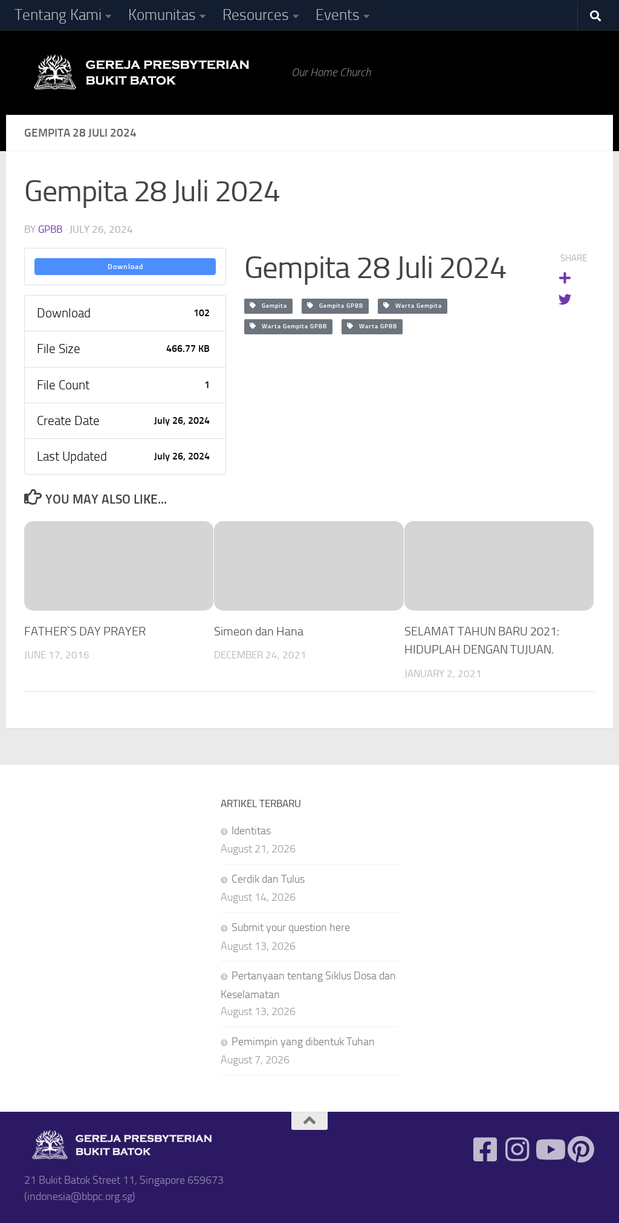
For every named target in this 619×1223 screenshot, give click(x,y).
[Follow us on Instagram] (517, 1149)
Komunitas (162, 15)
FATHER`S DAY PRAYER (85, 631)
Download (125, 266)
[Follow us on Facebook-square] (485, 1149)
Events (338, 15)
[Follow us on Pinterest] (581, 1149)
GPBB (50, 229)
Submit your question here (291, 927)
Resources (255, 15)
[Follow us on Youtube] (549, 1149)
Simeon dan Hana (258, 631)
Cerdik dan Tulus (268, 879)
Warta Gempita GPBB (291, 326)
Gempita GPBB (338, 306)
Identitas (251, 830)
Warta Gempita (416, 306)
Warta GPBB (375, 326)
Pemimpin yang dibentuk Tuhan (303, 1041)
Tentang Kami (58, 15)
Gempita (271, 306)
